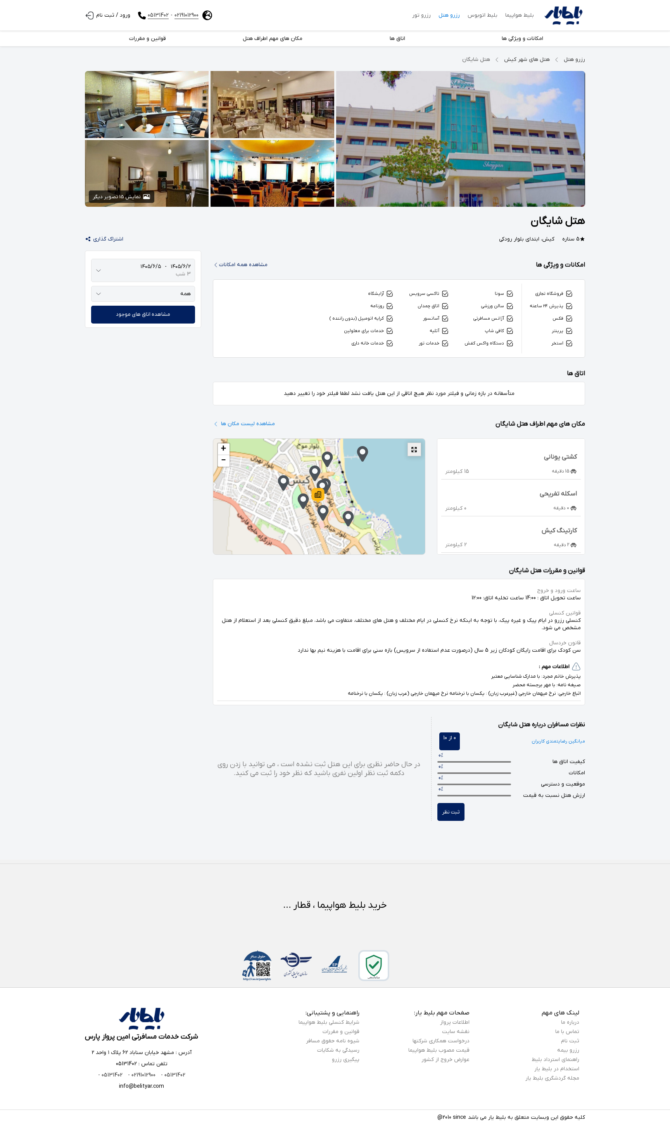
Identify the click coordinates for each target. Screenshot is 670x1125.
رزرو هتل (449, 15)
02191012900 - (140, 1075)
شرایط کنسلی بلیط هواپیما (329, 1022)
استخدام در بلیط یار (556, 1069)
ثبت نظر (451, 812)
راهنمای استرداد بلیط (555, 1059)
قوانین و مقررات (341, 1031)
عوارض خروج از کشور (445, 1059)
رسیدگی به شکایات (338, 1050)
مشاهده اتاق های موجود (143, 314)
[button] (318, 495)
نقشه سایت (456, 1031)
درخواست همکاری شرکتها (441, 1041)
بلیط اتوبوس (482, 15)
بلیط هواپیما (519, 15)
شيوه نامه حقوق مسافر (332, 1041)
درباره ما (570, 1022)
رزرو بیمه (568, 1050)
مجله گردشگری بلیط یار (552, 1078)
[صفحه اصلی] (563, 15)
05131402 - (172, 1075)
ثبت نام (570, 1041)
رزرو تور (421, 15)
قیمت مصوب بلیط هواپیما (439, 1050)
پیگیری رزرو (345, 1059)
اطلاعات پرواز (455, 1022)
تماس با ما (567, 1031)
